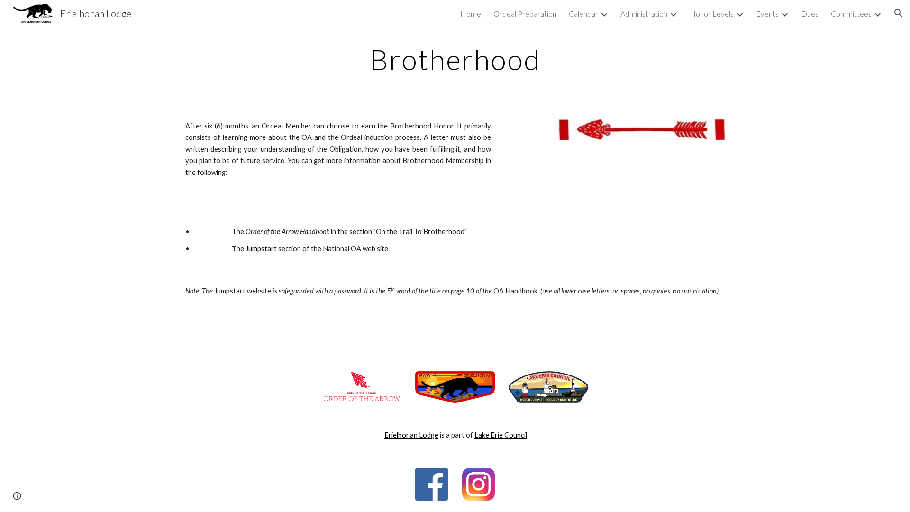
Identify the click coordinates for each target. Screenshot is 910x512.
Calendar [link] (583, 13)
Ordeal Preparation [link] (524, 13)
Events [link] (767, 13)
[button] (898, 13)
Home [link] (470, 13)
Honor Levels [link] (712, 13)
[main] (455, 59)
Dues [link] (810, 13)
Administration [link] (643, 13)
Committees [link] (851, 13)
